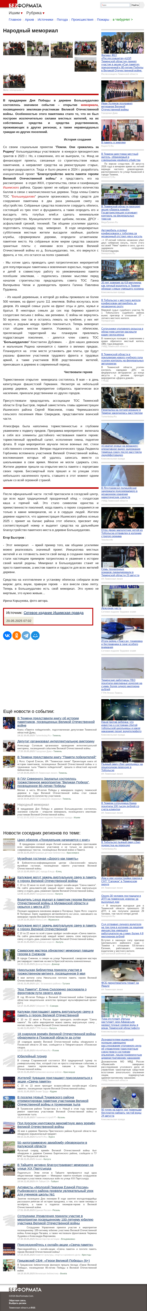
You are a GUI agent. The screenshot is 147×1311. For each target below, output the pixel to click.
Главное (15, 19)
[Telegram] (26, 635)
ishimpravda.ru (17, 90)
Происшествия (82, 19)
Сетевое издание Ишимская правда (54, 613)
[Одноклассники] (16, 635)
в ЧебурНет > (123, 19)
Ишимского (11, 187)
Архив (29, 19)
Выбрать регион (17, 1303)
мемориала (89, 105)
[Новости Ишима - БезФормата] (21, 4)
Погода (62, 19)
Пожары (103, 19)
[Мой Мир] (35, 635)
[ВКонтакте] (7, 635)
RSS (33, 1308)
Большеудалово (23, 196)
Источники (45, 19)
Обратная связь (17, 1300)
